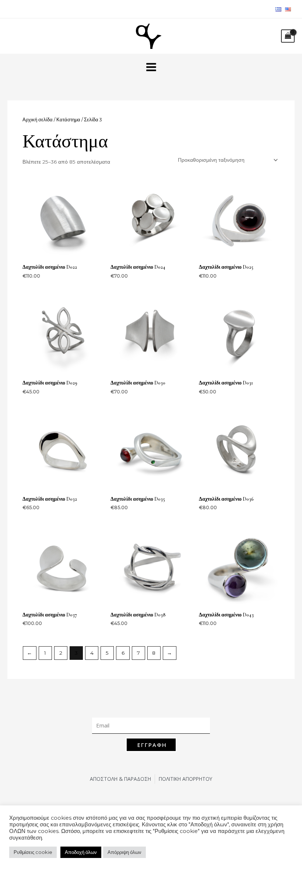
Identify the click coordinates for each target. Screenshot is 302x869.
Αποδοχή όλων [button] (81, 852)
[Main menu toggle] (151, 66)
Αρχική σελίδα (37, 119)
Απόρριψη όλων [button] (124, 852)
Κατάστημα (68, 119)
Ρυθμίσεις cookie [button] (33, 852)
